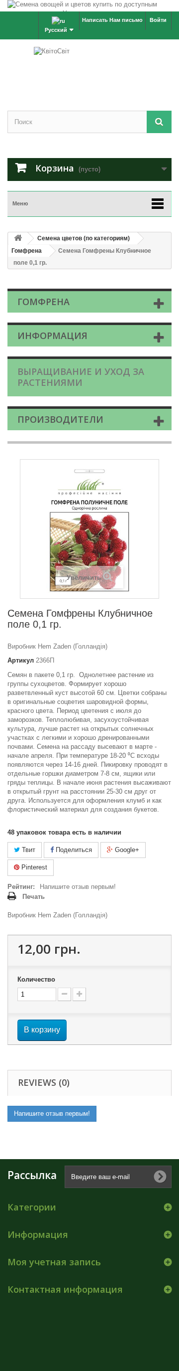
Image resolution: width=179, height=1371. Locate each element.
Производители (60, 419)
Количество (36, 979)
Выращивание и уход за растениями (80, 376)
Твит (27, 850)
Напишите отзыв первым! (78, 886)
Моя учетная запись (54, 1262)
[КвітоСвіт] (89, 66)
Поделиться (73, 850)
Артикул (20, 660)
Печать (33, 896)
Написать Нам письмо (112, 20)
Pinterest (33, 867)
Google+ (126, 850)
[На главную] (17, 238)
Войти (158, 20)
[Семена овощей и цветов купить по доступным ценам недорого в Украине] (89, 5)
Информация (52, 336)
